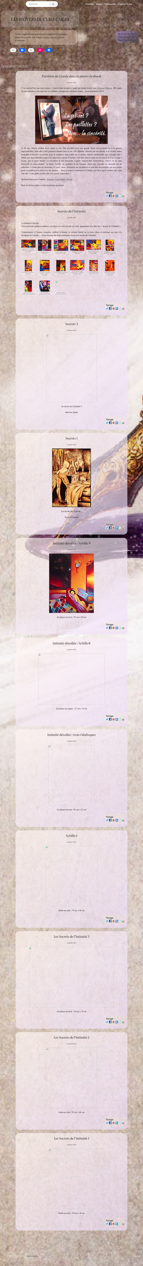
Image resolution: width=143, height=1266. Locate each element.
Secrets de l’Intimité (71, 211)
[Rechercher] (53, 4)
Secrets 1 (71, 438)
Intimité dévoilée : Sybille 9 (71, 543)
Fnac (57, 179)
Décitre (69, 179)
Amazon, (51, 179)
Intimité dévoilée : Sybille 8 (71, 643)
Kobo (62, 179)
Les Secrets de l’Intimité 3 (71, 936)
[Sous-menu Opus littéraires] (135, 40)
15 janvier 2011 (71, 550)
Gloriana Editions (104, 88)
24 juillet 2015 (71, 217)
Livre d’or (35, 1256)
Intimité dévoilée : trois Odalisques (71, 735)
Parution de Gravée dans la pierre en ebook (71, 76)
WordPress (137, 1256)
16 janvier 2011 (71, 330)
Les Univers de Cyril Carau (40, 19)
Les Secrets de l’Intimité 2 (71, 1037)
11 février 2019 (71, 82)
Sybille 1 (71, 836)
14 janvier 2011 (71, 649)
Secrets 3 (71, 324)
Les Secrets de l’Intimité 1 (71, 1138)
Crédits (29, 1256)
